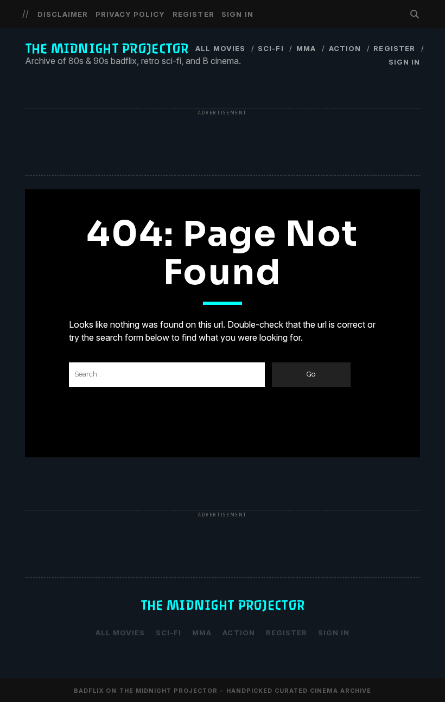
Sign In (237, 14)
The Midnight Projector (107, 49)
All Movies (220, 48)
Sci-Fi (270, 48)
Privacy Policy (131, 14)
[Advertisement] (222, 142)
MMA (306, 48)
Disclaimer (62, 14)
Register (193, 14)
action (345, 48)
